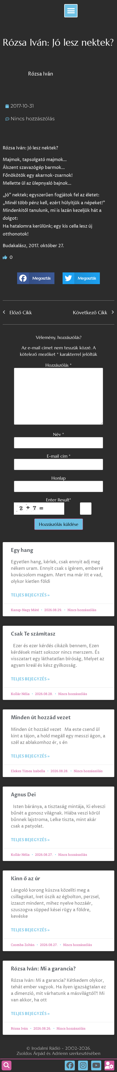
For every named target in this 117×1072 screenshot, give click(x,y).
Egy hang (22, 550)
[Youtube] (96, 1065)
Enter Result (58, 500)
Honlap (58, 478)
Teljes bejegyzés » (30, 595)
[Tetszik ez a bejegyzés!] (5, 257)
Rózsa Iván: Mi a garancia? (43, 969)
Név (58, 434)
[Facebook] (70, 1065)
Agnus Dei (23, 794)
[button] (71, 10)
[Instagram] (83, 1065)
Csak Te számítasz (33, 634)
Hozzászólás (58, 365)
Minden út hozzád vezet (41, 717)
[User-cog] (109, 1065)
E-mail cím (58, 456)
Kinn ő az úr (25, 878)
